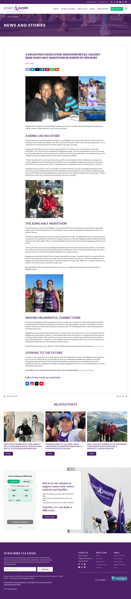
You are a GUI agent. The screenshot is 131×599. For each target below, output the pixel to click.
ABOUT (116, 552)
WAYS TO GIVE (101, 552)
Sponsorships (100, 561)
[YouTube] (120, 2)
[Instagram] (111, 2)
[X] (114, 2)
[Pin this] (47, 69)
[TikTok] (123, 2)
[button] (76, 9)
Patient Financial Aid (120, 564)
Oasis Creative (12, 589)
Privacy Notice (8, 582)
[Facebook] (117, 2)
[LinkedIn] (125, 2)
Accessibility (31, 582)
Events (98, 555)
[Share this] (32, 69)
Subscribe (45, 569)
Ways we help (118, 561)
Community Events (101, 564)
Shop (115, 567)
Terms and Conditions (20, 582)
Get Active (99, 558)
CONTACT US (83, 552)
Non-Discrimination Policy (44, 582)
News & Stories (118, 558)
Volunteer (99, 567)
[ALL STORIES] (6, 17)
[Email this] (27, 69)
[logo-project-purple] (16, 8)
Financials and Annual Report (12, 584)
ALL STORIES (13, 17)
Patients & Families (119, 555)
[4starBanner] (119, 578)
